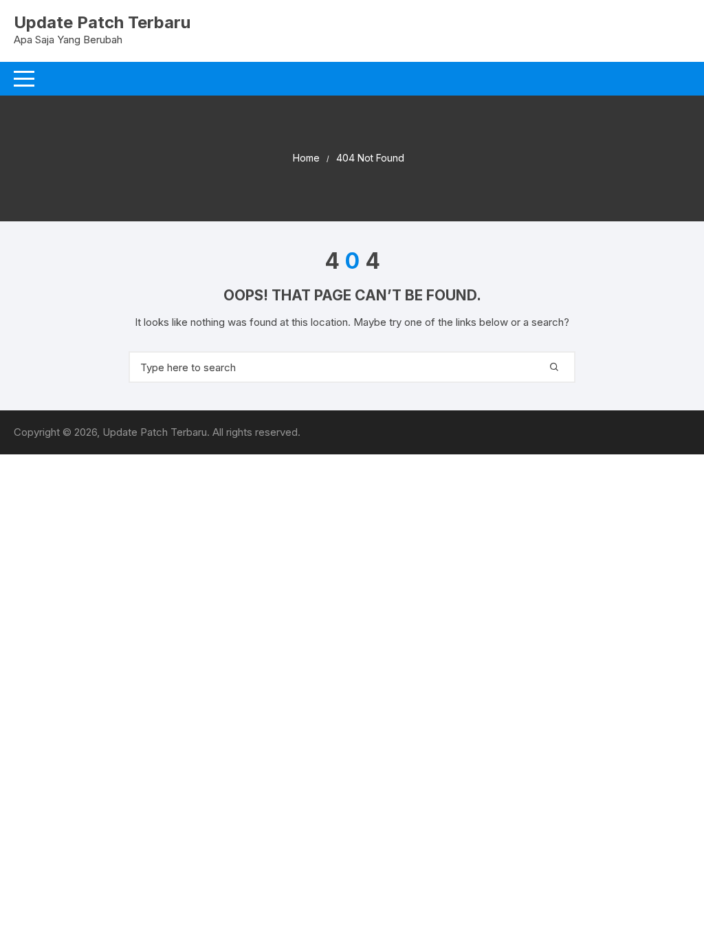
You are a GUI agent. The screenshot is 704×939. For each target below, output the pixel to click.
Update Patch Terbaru (102, 22)
